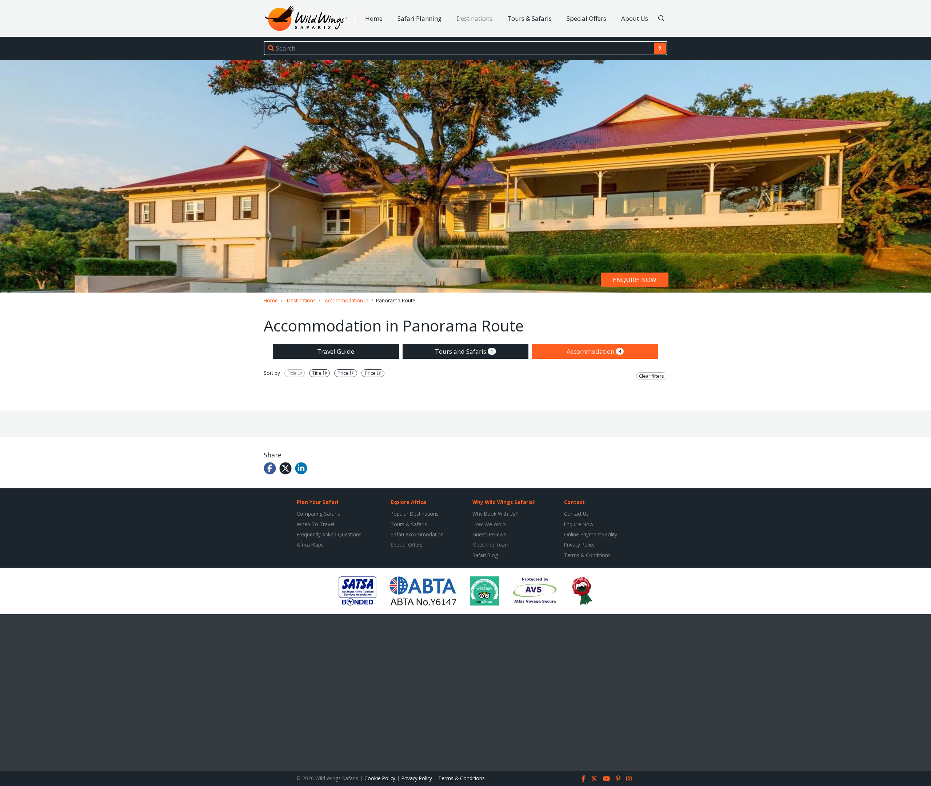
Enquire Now (579, 524)
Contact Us (576, 513)
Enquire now (634, 279)
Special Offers (586, 18)
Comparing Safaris (318, 513)
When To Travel (315, 524)
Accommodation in (346, 300)
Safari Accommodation (417, 534)
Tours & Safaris (529, 18)
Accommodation (594, 351)
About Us (634, 18)
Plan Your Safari (317, 502)
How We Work (489, 524)
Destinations (474, 18)
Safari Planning (419, 18)
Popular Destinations (415, 513)
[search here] (661, 18)
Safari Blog (485, 555)
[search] (660, 48)
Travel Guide (335, 351)
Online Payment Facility (590, 534)
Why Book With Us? (495, 513)
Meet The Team (491, 544)
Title (293, 373)
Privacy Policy (579, 544)
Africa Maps (310, 544)
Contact (574, 502)
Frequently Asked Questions (329, 534)
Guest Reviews (489, 534)
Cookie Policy (379, 778)
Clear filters (651, 376)
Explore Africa (408, 502)
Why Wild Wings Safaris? (503, 502)
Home (374, 18)
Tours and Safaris (464, 351)
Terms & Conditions (587, 555)
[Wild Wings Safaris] (306, 18)
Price (343, 373)
